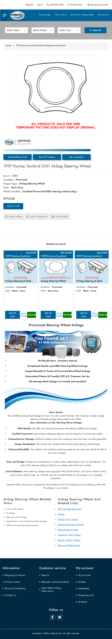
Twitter (60, 617)
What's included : (12, 191)
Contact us (10, 595)
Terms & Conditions (15, 588)
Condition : (9, 179)
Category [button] (4, 15)
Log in (40, 4)
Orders (82, 581)
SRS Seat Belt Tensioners (70, 509)
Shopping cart (86, 595)
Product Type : (10, 183)
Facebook (52, 617)
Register (30, 4)
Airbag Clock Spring (68, 519)
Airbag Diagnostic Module (71, 524)
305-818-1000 (57, 4)
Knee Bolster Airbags (68, 529)
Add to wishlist (15, 216)
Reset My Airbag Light (82, 14)
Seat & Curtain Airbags (69, 540)
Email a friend (62, 216)
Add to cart (13, 206)
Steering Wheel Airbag (69, 545)
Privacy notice (12, 581)
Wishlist (82, 601)
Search (96, 30)
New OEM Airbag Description (51, 589)
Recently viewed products (55, 581)
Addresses (83, 588)
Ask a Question (76, 157)
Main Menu (60, 14)
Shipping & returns (15, 575)
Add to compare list (38, 216)
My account (103, 14)
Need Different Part (17, 157)
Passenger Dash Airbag (69, 535)
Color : (7, 187)
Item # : (7, 176)
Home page (45, 14)
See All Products (47, 157)
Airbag (61, 514)
